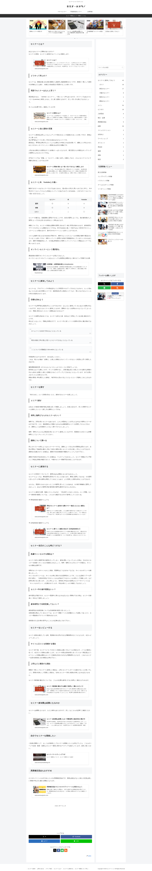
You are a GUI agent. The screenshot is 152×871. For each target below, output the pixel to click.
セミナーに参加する (68, 868)
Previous (27, 28)
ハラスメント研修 (103, 180)
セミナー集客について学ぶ (81, 868)
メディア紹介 (49, 868)
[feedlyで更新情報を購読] (62, 850)
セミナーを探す (32, 868)
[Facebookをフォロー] (58, 850)
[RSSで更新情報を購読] (65, 850)
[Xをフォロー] (54, 850)
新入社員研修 (102, 172)
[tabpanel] (38, 27)
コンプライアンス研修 (105, 176)
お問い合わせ (40, 868)
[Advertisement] (60, 818)
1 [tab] (75, 38)
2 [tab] (77, 38)
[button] (122, 67)
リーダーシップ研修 (104, 189)
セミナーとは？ (58, 868)
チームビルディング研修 (106, 185)
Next (124, 28)
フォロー (116, 293)
